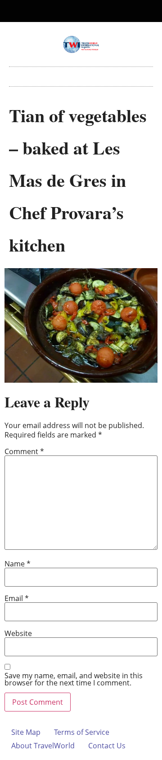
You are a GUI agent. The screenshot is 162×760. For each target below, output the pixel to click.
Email (16, 598)
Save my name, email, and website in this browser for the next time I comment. (73, 679)
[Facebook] (74, 11)
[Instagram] (88, 11)
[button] (81, 74)
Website (18, 633)
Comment (24, 451)
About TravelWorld (43, 746)
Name (17, 563)
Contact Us (107, 746)
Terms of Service (81, 732)
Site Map (25, 732)
